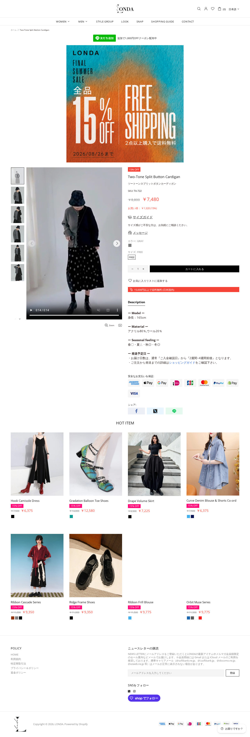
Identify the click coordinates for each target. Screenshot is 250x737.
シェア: (132, 404)
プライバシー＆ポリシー (25, 668)
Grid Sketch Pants (22, 602)
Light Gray (12, 618)
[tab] (136, 303)
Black (20, 516)
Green (16, 516)
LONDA (125, 8)
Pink (12, 516)
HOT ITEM (125, 423)
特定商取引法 (18, 663)
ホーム (14, 30)
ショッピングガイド (182, 362)
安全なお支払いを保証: (141, 376)
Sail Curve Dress (21, 501)
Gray (129, 245)
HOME (14, 654)
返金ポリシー (18, 672)
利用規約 (16, 659)
